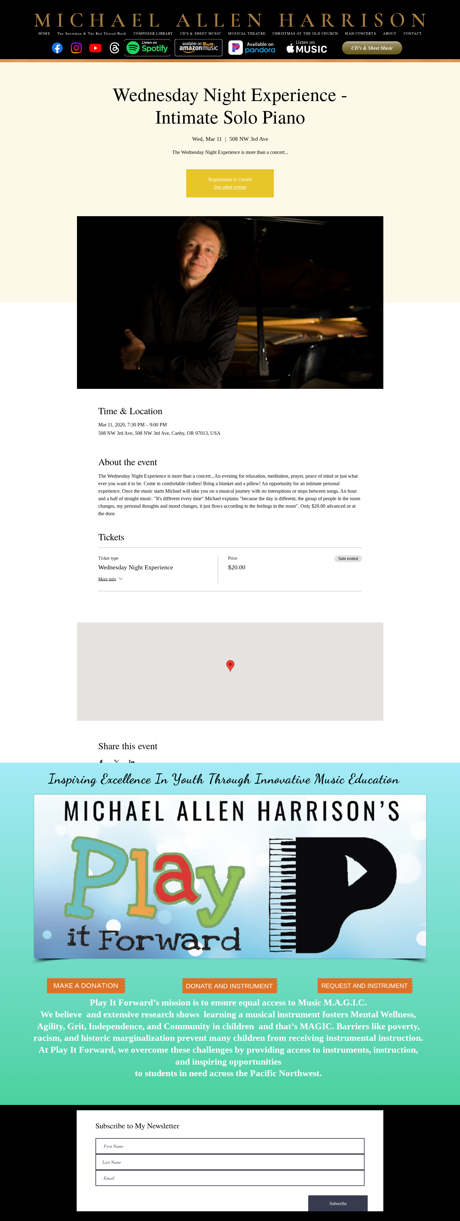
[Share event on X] (117, 762)
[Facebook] (57, 48)
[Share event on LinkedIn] (132, 762)
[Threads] (114, 48)
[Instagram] (76, 48)
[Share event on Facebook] (101, 762)
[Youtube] (95, 48)
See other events (230, 187)
